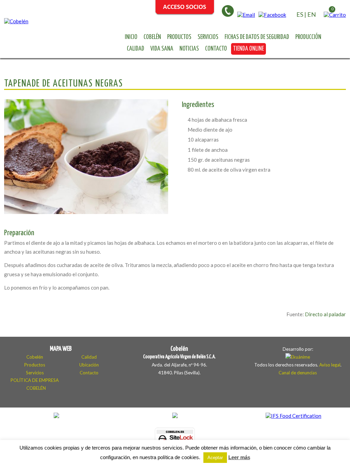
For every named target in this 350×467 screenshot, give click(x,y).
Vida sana (161, 49)
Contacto (216, 49)
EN (311, 14)
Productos (179, 37)
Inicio (131, 37)
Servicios (208, 37)
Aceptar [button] (215, 457)
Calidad (135, 49)
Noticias (189, 49)
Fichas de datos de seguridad (257, 37)
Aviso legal (329, 365)
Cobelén (152, 37)
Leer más (239, 457)
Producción (308, 37)
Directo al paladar (325, 314)
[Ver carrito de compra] (335, 15)
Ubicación (89, 365)
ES (299, 14)
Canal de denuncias (298, 372)
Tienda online (248, 49)
